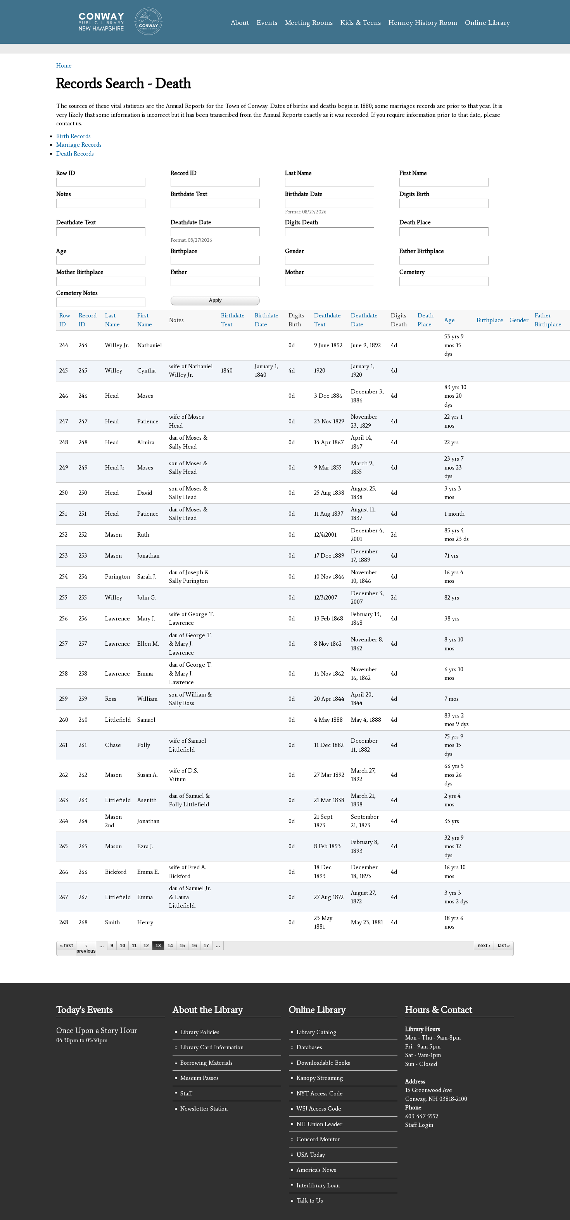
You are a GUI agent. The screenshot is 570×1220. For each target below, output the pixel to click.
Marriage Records (79, 144)
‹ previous (86, 948)
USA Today (311, 1154)
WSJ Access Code (319, 1108)
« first (66, 945)
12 (146, 945)
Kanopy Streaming (320, 1077)
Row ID (65, 173)
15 (182, 945)
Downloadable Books (323, 1062)
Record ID (184, 173)
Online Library (487, 22)
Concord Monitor (318, 1139)
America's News (316, 1169)
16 (194, 945)
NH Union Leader (319, 1124)
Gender (294, 251)
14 (170, 945)
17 (206, 945)
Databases (309, 1047)
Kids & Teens (360, 22)
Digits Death (301, 222)
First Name (413, 173)
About (240, 22)
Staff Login (419, 1124)
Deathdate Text (76, 222)
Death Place (415, 222)
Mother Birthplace (80, 272)
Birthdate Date (304, 194)
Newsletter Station (204, 1108)
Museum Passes (199, 1077)
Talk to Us (310, 1200)
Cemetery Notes (77, 292)
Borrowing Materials (206, 1062)
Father (179, 272)
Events (267, 22)
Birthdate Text (189, 194)
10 (122, 945)
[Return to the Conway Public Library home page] (117, 31)
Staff (186, 1093)
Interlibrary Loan (318, 1185)
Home (64, 65)
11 (134, 945)
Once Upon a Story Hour (96, 1030)
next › (484, 945)
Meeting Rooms (309, 22)
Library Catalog (317, 1032)
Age (61, 251)
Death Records (75, 153)
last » (504, 945)
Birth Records (73, 136)
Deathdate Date (191, 222)
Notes (63, 194)
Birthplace (184, 251)
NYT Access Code (320, 1093)
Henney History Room (423, 22)
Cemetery (412, 272)
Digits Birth (414, 194)
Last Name (298, 173)
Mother (294, 272)
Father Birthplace (421, 251)
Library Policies (199, 1032)
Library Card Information (212, 1047)
